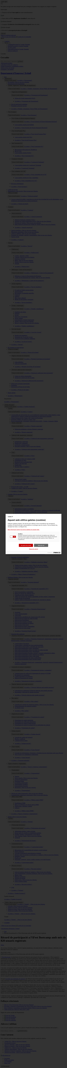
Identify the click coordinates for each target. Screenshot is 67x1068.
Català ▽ (10, 516)
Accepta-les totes (26, 545)
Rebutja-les (41, 545)
